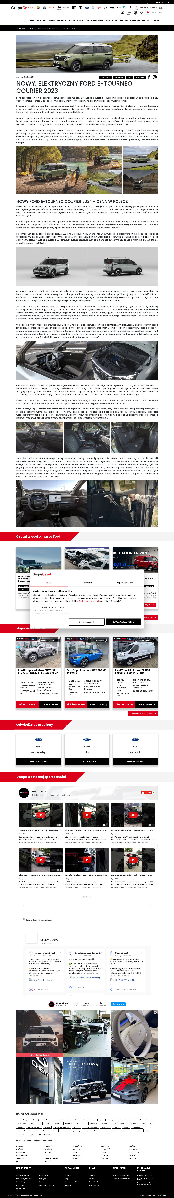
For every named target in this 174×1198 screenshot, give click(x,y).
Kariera (145, 21)
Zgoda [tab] (49, 583)
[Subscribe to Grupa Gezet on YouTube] (148, 792)
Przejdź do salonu (38, 761)
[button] (19, 846)
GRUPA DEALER (153, 1195)
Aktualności (121, 21)
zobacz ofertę (49, 705)
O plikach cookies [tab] (125, 583)
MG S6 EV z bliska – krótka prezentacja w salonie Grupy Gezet (87, 875)
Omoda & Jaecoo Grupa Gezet (89, 953)
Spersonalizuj (85, 622)
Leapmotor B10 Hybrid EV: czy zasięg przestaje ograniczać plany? (41, 830)
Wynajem (135, 21)
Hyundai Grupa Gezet (44, 953)
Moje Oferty (162, 2)
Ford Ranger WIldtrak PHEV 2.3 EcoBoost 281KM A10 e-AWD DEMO (38, 672)
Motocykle (49, 21)
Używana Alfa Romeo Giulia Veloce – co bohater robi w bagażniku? (133, 830)
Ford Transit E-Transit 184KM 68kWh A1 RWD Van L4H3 (132, 672)
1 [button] (83, 897)
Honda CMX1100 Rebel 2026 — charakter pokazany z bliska (133, 875)
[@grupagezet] (51, 1004)
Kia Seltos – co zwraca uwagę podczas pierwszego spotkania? (41, 875)
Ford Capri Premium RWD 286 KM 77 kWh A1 (86, 672)
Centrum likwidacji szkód (99, 21)
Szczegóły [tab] (87, 583)
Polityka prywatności (89, 601)
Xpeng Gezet (121, 953)
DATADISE (162, 1195)
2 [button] (86, 897)
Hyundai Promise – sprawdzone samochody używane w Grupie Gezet (87, 830)
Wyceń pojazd (76, 21)
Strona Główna (22, 28)
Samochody (35, 21)
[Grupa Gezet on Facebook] (31, 937)
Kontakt (156, 21)
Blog (32, 28)
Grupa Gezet (39, 791)
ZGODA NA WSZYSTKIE (123, 622)
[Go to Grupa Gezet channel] (24, 793)
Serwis (60, 21)
